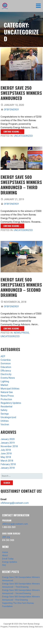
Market (4, 385)
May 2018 (6, 457)
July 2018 (6, 449)
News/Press (21, 332)
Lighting (5, 381)
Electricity (6, 374)
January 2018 (8, 467)
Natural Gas (7, 392)
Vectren (5, 424)
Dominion (6, 363)
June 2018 (6, 453)
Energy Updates (9, 562)
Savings (5, 413)
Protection (6, 399)
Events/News (8, 377)
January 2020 (8, 439)
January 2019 (8, 442)
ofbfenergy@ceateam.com (15, 502)
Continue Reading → (12, 131)
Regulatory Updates (11, 402)
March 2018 (7, 460)
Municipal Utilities (10, 388)
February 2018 (8, 464)
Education (6, 367)
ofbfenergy (11, 109)
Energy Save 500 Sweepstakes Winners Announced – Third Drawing (21, 185)
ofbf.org (6, 537)
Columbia (6, 359)
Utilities (5, 420)
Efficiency (6, 370)
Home (5, 552)
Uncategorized (23, 135)
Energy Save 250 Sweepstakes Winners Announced (21, 93)
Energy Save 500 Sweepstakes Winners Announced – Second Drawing (21, 287)
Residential (6, 406)
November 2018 (9, 446)
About (5, 555)
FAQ (4, 565)
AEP (3, 356)
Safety (4, 410)
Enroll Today (8, 558)
